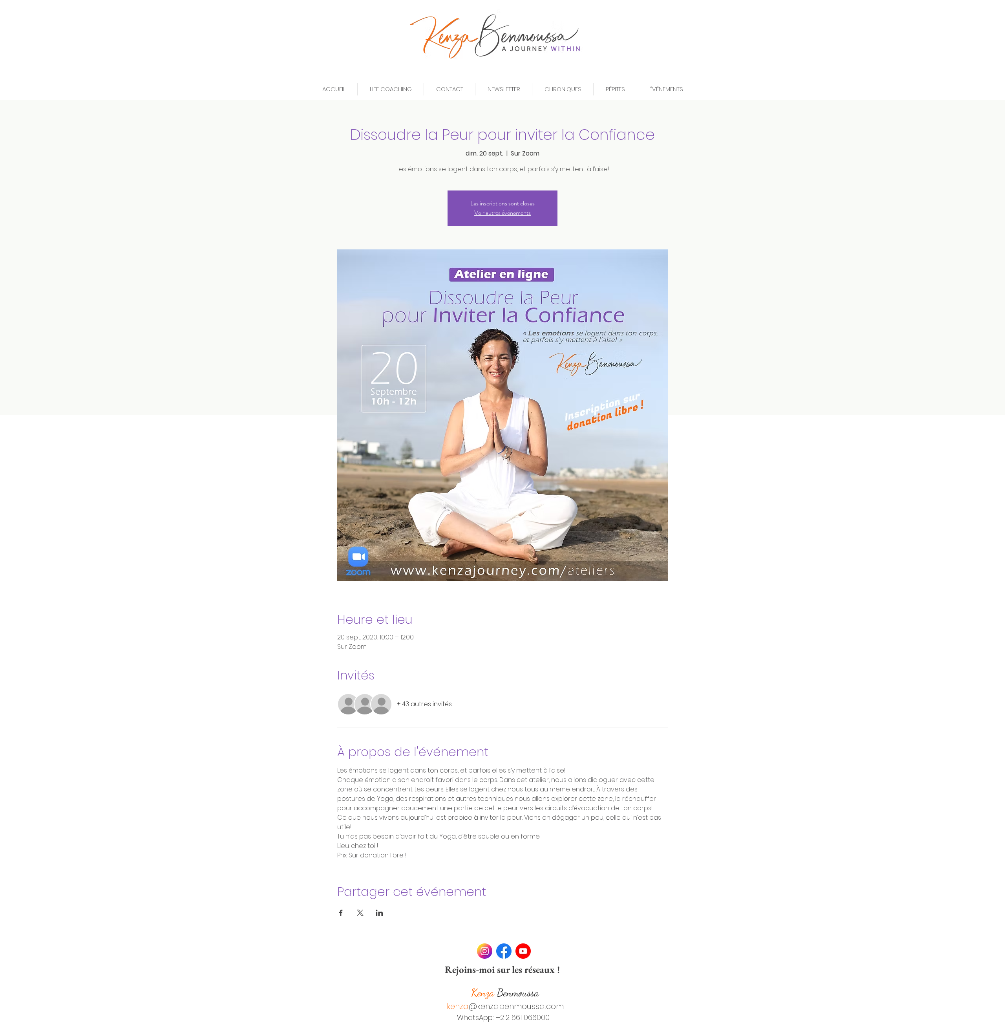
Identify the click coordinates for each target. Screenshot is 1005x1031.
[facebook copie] (504, 951)
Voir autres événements (502, 212)
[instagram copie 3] (484, 951)
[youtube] (523, 951)
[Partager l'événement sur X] (360, 913)
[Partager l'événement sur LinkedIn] (379, 913)
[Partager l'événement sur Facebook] (341, 913)
